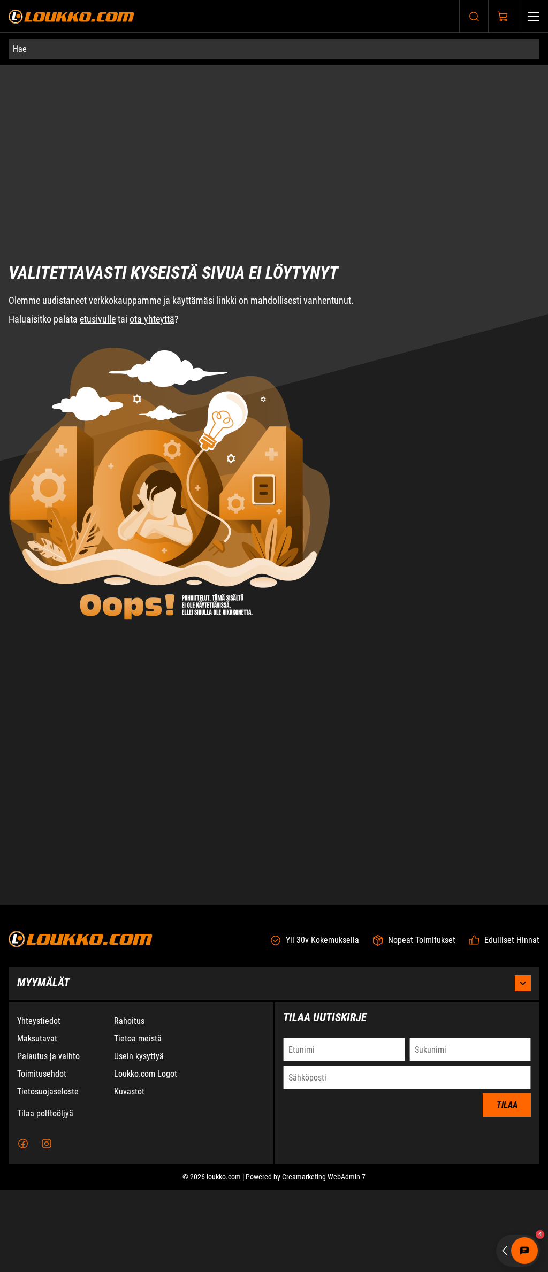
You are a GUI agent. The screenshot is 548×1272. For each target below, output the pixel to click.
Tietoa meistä (138, 1121)
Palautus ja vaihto (48, 1138)
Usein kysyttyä (139, 1138)
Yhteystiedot (38, 1103)
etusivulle (98, 291)
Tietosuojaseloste (48, 1174)
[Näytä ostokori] (503, 16)
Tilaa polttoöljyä (45, 1196)
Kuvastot (129, 1174)
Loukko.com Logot (145, 1156)
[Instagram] (46, 1226)
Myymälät (43, 1065)
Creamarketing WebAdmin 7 (324, 1259)
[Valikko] (533, 16)
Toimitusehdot (41, 1156)
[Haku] (474, 16)
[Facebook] (23, 1226)
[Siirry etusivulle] (71, 16)
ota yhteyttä (152, 291)
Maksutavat (37, 1121)
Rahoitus (129, 1103)
